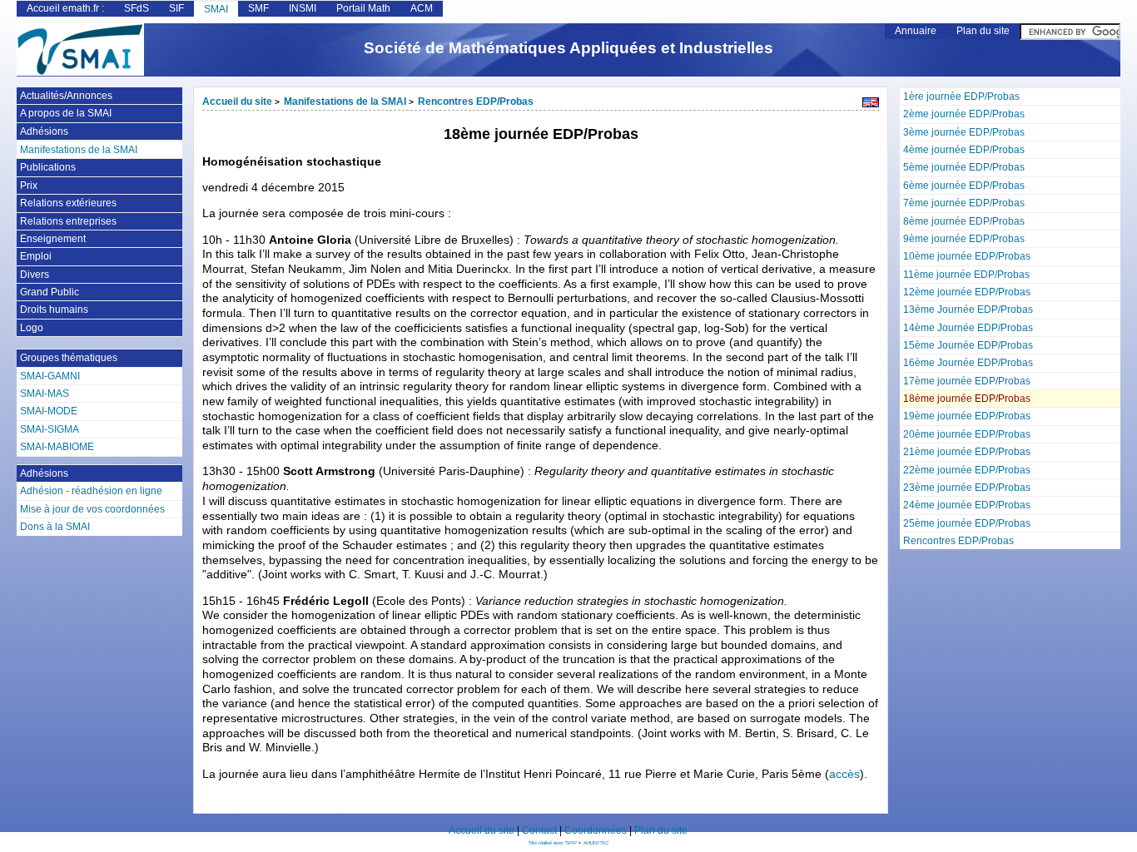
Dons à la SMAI (55, 526)
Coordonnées (595, 830)
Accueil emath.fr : (65, 8)
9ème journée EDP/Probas (964, 239)
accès (844, 774)
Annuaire (915, 31)
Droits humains (54, 309)
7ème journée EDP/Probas (964, 203)
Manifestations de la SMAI (345, 101)
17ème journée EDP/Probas (966, 381)
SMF (258, 8)
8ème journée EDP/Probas (964, 221)
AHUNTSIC (595, 842)
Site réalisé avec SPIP (553, 842)
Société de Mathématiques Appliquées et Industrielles (568, 48)
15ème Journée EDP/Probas (968, 345)
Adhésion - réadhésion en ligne (91, 491)
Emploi (36, 256)
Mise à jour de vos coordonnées (92, 509)
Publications (48, 167)
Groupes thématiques (68, 358)
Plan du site (983, 31)
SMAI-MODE (48, 411)
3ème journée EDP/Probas (964, 132)
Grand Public (49, 292)
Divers (34, 274)
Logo (31, 328)
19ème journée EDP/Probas (966, 416)
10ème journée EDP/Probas (966, 256)
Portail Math (363, 8)
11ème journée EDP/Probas (966, 274)
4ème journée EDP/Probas (964, 150)
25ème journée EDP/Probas (966, 523)
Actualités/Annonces (66, 96)
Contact (539, 830)
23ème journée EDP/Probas (966, 487)
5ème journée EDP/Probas (964, 167)
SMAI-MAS (44, 393)
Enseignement (53, 239)
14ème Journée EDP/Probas (968, 328)
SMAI (216, 9)
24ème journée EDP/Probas (966, 505)
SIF (176, 8)
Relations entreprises (68, 221)
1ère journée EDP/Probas (961, 96)
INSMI (302, 8)
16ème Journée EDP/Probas (968, 363)
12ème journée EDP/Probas (966, 292)
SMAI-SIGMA (49, 429)
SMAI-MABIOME (57, 447)
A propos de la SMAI (66, 113)
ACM (421, 8)
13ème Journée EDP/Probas (968, 309)
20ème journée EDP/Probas (966, 434)
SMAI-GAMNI (50, 376)
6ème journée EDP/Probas (964, 185)
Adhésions (44, 131)
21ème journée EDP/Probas (966, 452)
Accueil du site (237, 101)
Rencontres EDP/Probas (958, 541)
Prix (28, 185)
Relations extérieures (68, 203)
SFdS (136, 8)
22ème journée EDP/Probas (966, 470)
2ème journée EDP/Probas (964, 114)
